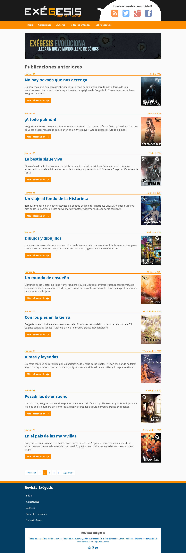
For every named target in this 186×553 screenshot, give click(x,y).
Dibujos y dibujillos (43, 238)
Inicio (30, 24)
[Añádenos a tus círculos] (137, 13)
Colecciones (44, 24)
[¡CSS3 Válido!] (96, 547)
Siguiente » (68, 472)
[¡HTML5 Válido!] (93, 547)
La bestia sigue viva (43, 159)
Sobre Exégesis (103, 24)
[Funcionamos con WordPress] (89, 547)
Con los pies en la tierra (47, 317)
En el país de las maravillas (50, 436)
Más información (36, 100)
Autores (60, 24)
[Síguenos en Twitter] (125, 13)
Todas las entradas (80, 24)
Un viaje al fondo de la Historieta (56, 198)
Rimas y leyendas (41, 357)
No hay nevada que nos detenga (56, 79)
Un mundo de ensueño (47, 277)
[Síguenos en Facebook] (148, 13)
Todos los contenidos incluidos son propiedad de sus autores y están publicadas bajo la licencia (70, 538)
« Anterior (31, 472)
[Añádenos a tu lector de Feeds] (114, 13)
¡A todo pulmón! (40, 119)
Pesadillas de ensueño (46, 396)
